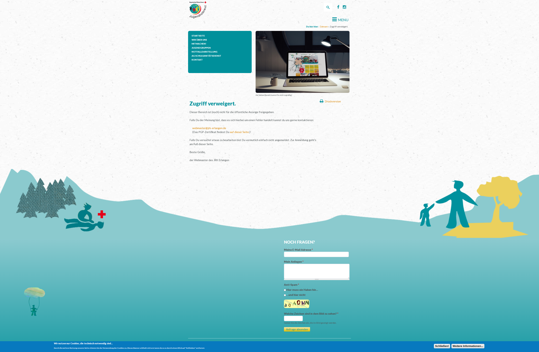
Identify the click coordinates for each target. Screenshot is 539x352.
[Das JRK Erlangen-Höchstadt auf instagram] (344, 7)
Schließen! (442, 346)
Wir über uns (199, 39)
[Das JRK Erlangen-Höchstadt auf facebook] (338, 7)
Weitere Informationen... (468, 346)
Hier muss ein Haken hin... (302, 289)
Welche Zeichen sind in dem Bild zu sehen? (311, 313)
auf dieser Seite (239, 132)
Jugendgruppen (201, 47)
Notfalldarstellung (204, 51)
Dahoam (324, 26)
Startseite (198, 35)
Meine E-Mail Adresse (298, 249)
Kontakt (197, 59)
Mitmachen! (199, 43)
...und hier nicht (296, 294)
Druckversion (333, 101)
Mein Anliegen (293, 261)
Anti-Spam (291, 284)
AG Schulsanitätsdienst (206, 55)
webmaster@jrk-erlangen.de (209, 128)
